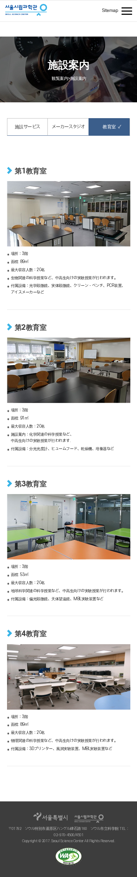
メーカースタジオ (68, 126)
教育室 (109, 126)
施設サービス (27, 126)
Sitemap (110, 10)
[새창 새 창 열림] (68, 857)
